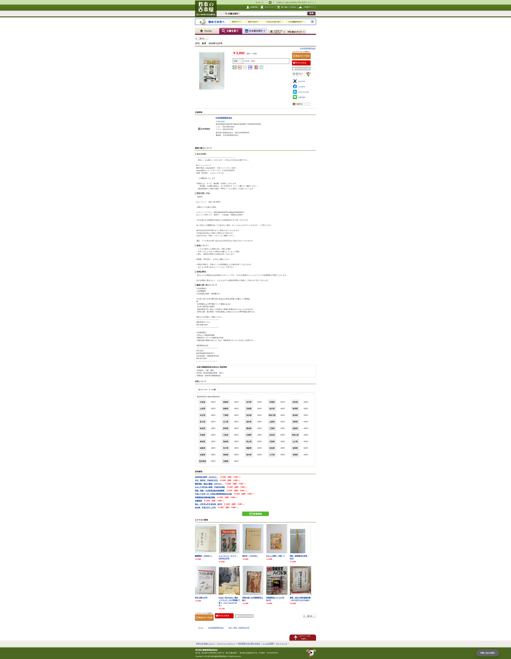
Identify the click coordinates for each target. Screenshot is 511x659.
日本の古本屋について (205, 644)
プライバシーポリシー (226, 644)
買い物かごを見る (288, 7)
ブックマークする (303, 92)
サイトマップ (281, 644)
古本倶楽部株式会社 (308, 48)
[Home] (207, 31)
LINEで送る (301, 97)
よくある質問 (268, 644)
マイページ (269, 7)
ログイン (311, 2)
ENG (294, 2)
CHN (299, 2)
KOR (304, 2)
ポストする (301, 81)
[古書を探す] (231, 31)
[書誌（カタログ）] (296, 31)
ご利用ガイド (308, 7)
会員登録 (254, 7)
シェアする (301, 86)
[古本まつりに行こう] (277, 31)
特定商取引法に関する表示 (249, 644)
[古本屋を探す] (255, 31)
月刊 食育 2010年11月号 (238, 628)
